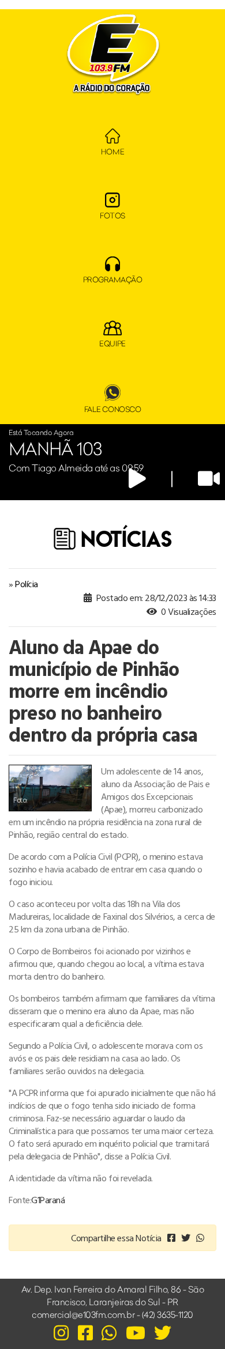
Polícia (26, 584)
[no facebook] (171, 1238)
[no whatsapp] (200, 1238)
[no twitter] (185, 1238)
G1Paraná (48, 1200)
